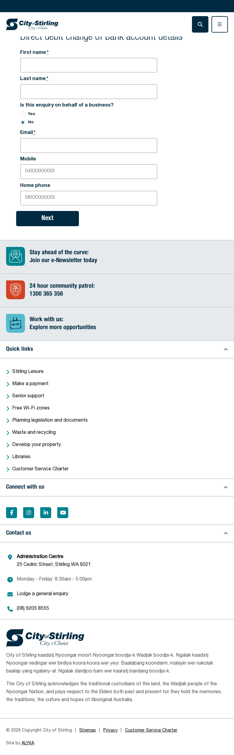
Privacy (110, 731)
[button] (117, 349)
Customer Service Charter (40, 469)
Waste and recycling (34, 432)
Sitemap (87, 731)
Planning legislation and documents (50, 420)
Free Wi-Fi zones (31, 408)
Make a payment (30, 384)
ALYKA (28, 743)
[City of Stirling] (32, 24)
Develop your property (36, 445)
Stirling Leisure (28, 372)
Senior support (28, 396)
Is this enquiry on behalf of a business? (67, 105)
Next (47, 218)
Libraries (21, 457)
